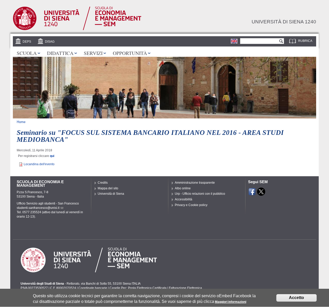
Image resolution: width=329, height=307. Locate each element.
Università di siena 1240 (284, 21)
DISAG (49, 41)
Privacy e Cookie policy (191, 205)
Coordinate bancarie (92, 288)
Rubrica (305, 41)
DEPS (27, 41)
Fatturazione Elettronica (185, 288)
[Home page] (77, 29)
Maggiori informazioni (230, 302)
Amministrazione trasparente (195, 182)
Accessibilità (183, 199)
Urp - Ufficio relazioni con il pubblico (200, 194)
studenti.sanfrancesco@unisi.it (38, 208)
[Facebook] (252, 193)
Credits (103, 182)
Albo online (183, 188)
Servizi (93, 53)
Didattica (60, 53)
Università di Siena (111, 194)
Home (21, 122)
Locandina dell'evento (39, 164)
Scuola (27, 53)
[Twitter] (261, 193)
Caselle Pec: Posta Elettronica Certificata (138, 288)
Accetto (296, 298)
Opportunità (130, 53)
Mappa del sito (108, 188)
